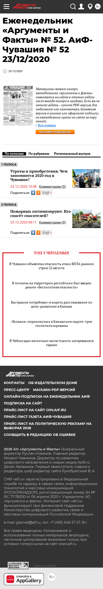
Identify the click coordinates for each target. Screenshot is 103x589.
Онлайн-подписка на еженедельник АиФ (47, 396)
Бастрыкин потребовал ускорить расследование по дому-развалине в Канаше (51, 304)
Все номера (47, 125)
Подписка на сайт (23, 403)
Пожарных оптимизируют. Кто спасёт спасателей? (40, 213)
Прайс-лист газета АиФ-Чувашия (37, 417)
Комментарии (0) (52, 186)
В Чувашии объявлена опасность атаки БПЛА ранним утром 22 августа (51, 266)
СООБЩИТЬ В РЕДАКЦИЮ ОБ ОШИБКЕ (39, 435)
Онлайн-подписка (55, 132)
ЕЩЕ (46, 193)
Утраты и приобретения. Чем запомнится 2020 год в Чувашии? (39, 175)
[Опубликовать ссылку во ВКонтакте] (33, 193)
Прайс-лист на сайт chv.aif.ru (35, 410)
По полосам (14, 153)
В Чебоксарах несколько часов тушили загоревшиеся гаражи (52, 343)
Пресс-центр (16, 390)
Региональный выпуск (72, 153)
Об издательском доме (52, 383)
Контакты (14, 383)
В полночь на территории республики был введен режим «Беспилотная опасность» (51, 285)
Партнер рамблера (45, 565)
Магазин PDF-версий (54, 390)
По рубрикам (39, 153)
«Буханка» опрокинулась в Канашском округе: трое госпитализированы (51, 323)
